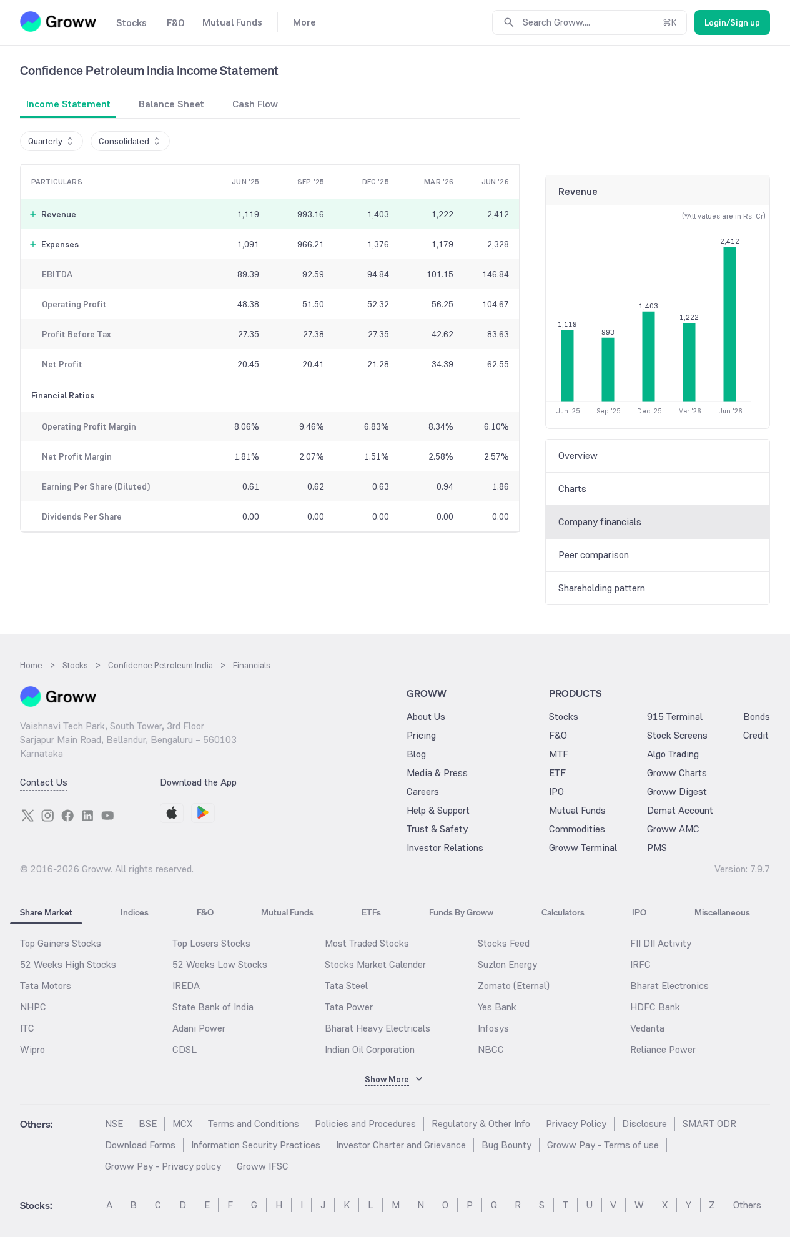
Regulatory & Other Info (481, 1123)
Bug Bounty (506, 1144)
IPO (556, 791)
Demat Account (680, 810)
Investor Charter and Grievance (401, 1144)
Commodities (577, 828)
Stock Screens (677, 735)
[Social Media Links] (27, 815)
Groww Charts (677, 772)
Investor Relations (445, 847)
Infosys (493, 1028)
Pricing (421, 735)
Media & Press (437, 772)
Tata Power (349, 1006)
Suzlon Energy (507, 964)
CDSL (184, 1049)
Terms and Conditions (253, 1123)
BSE (148, 1123)
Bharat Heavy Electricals (377, 1028)
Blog (416, 754)
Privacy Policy (576, 1123)
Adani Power (198, 1028)
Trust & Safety (437, 828)
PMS (657, 847)
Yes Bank (497, 1006)
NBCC (491, 1049)
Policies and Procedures (365, 1123)
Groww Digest (677, 791)
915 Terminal (675, 716)
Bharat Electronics (669, 985)
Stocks (563, 716)
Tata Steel (346, 985)
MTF (558, 754)
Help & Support (438, 810)
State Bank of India (213, 1006)
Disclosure (644, 1123)
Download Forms (140, 1144)
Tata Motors (45, 985)
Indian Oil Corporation (370, 1049)
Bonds (756, 716)
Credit (756, 735)
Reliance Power (663, 1049)
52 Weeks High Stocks (68, 964)
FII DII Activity (660, 943)
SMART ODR (709, 1123)
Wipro (32, 1049)
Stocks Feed (504, 943)
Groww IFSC (263, 1166)
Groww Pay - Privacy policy (163, 1166)
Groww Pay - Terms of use (603, 1144)
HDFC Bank (655, 1006)
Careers (423, 791)
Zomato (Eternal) (514, 985)
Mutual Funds (577, 810)
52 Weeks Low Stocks (219, 964)
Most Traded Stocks (367, 943)
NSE (114, 1123)
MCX (182, 1123)
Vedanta (647, 1028)
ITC (27, 1028)
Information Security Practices (255, 1144)
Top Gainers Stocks (60, 943)
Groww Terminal (583, 847)
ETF (557, 772)
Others (747, 1204)
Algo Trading (673, 754)
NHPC (33, 1006)
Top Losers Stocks (211, 943)
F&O (558, 735)
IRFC (640, 964)
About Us (426, 716)
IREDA (186, 985)
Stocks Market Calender (375, 964)
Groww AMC (673, 828)
